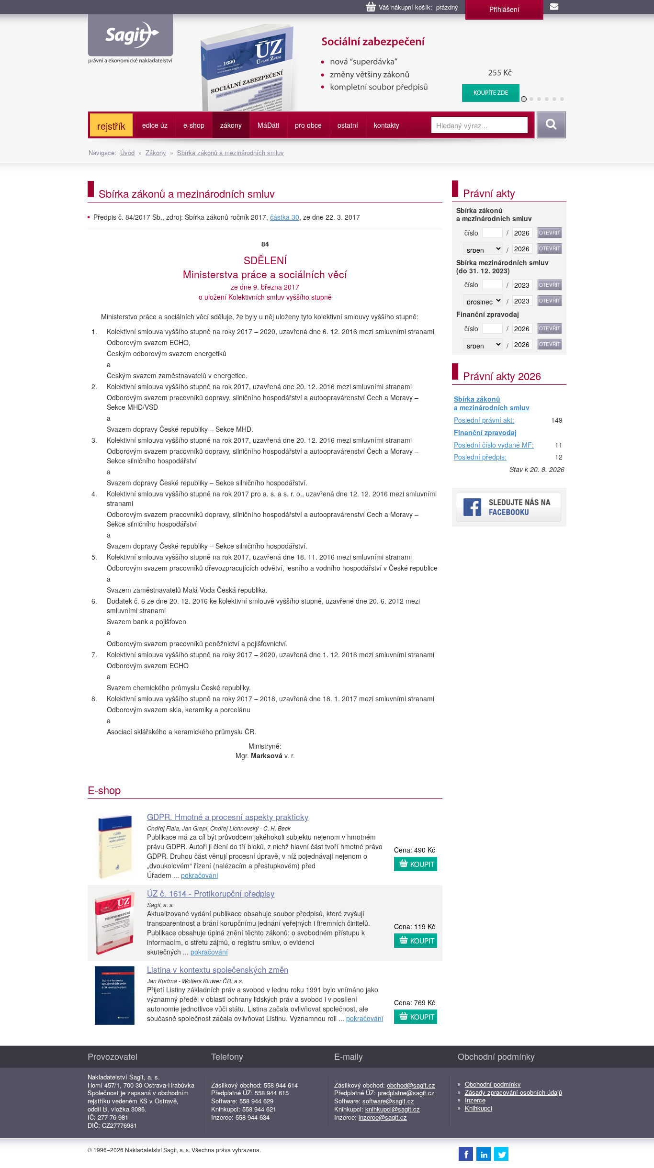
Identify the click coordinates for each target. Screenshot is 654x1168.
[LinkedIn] (483, 1153)
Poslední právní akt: (484, 420)
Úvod (127, 152)
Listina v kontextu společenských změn (217, 969)
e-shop (193, 125)
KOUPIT (422, 864)
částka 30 (284, 217)
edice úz (155, 125)
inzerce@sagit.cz (383, 1117)
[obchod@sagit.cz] (554, 7)
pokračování (199, 875)
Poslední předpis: (480, 457)
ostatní (348, 125)
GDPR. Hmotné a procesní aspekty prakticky (228, 816)
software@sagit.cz (388, 1100)
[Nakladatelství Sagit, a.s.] (130, 55)
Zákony (156, 152)
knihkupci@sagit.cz (392, 1108)
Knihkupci (478, 1107)
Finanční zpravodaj (485, 432)
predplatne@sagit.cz (406, 1092)
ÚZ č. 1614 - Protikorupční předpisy (211, 893)
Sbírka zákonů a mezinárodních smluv (230, 152)
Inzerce (475, 1099)
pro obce (308, 125)
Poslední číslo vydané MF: (494, 445)
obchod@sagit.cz (411, 1084)
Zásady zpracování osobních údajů (513, 1092)
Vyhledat (550, 125)
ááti (268, 125)
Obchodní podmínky (493, 1084)
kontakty (386, 125)
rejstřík (111, 126)
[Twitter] (501, 1153)
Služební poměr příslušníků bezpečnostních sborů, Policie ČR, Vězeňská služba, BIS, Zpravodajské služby (354, 33)
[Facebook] (466, 1153)
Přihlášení (504, 9)
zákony (231, 125)
